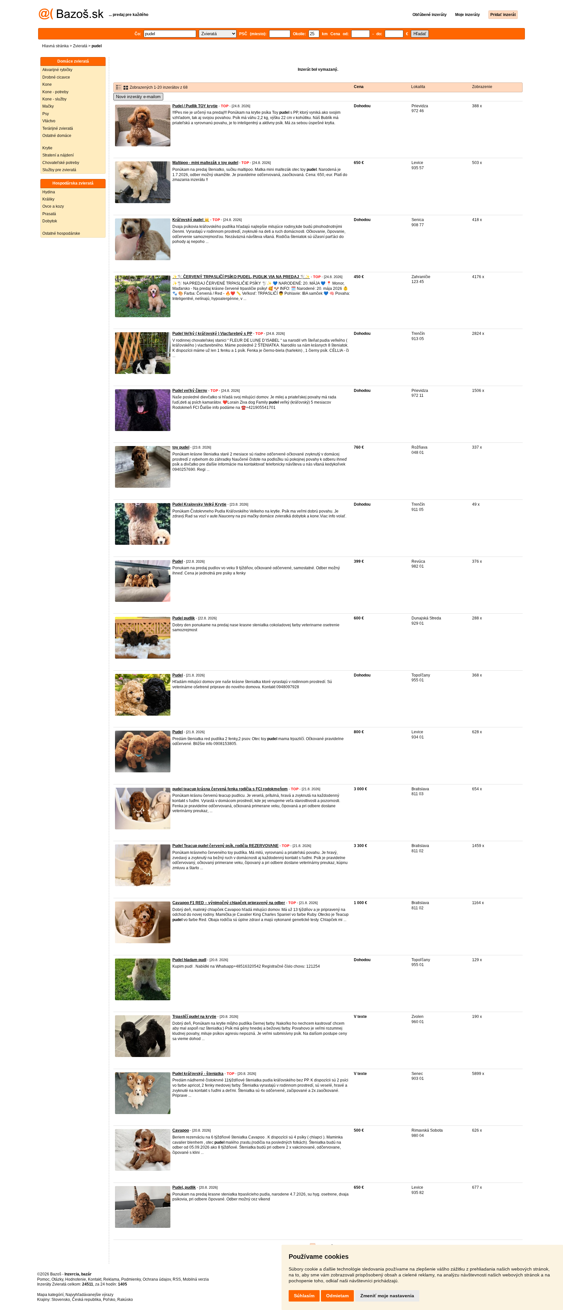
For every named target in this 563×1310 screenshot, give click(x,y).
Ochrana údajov (157, 1279)
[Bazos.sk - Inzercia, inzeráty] (71, 18)
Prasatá (49, 214)
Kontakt (94, 1279)
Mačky (48, 106)
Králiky (48, 199)
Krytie (47, 148)
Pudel (177, 561)
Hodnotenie (75, 1279)
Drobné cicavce (56, 77)
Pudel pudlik (183, 618)
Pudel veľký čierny (189, 390)
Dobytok (49, 221)
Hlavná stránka (55, 46)
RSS (177, 1279)
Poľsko (109, 1299)
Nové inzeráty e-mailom (138, 96)
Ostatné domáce (56, 135)
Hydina (48, 192)
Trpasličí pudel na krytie (194, 1016)
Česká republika (86, 1299)
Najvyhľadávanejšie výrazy (89, 1294)
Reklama (111, 1279)
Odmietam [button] (337, 1295)
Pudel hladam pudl (189, 960)
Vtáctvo (48, 121)
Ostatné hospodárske (61, 233)
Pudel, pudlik (184, 1187)
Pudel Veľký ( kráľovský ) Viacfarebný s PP (212, 333)
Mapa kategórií (50, 1294)
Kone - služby (54, 99)
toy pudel (180, 447)
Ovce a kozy (53, 206)
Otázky (57, 1279)
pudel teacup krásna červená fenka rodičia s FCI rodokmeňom (230, 789)
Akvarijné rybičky (57, 69)
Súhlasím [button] (304, 1295)
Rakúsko (125, 1299)
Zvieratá (80, 46)
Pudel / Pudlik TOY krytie (195, 106)
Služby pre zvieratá (59, 170)
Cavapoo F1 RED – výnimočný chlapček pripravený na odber (228, 903)
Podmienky (131, 1279)
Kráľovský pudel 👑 (190, 219)
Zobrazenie (482, 86)
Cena (359, 86)
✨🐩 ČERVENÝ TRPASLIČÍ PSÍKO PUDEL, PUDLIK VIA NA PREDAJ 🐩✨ (241, 277)
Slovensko (60, 1299)
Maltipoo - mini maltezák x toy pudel (205, 162)
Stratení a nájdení (58, 155)
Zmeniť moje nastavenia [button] (387, 1295)
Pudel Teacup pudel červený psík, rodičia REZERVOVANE (225, 845)
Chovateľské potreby (60, 162)
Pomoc (43, 1279)
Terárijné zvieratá (57, 128)
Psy (45, 114)
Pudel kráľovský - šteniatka (198, 1073)
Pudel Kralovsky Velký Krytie (199, 504)
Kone (47, 84)
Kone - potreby (55, 92)
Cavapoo (180, 1130)
